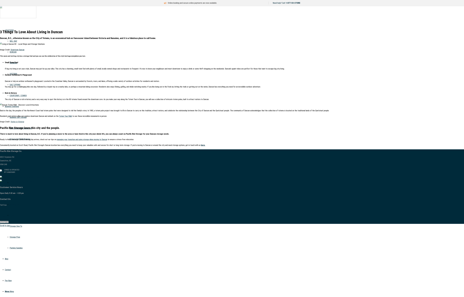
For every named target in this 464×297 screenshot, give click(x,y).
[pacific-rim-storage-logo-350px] (18, 17)
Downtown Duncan (17, 50)
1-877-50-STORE (293, 3)
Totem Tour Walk (65, 116)
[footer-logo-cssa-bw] (31, 177)
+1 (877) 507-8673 (14, 205)
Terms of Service (6, 216)
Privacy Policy (5, 211)
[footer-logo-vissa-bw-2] (19, 181)
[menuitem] (237, 226)
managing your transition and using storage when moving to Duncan (82, 139)
